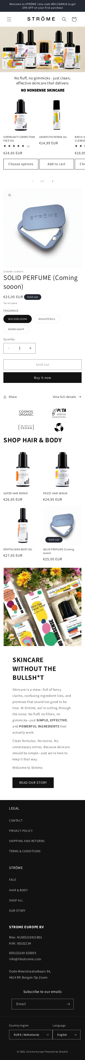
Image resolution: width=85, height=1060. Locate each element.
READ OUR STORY (33, 782)
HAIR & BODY (18, 890)
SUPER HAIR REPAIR (15, 493)
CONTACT (15, 820)
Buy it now (42, 377)
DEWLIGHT (18, 330)
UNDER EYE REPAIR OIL (53, 137)
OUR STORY (17, 910)
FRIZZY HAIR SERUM (55, 493)
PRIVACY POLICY (21, 831)
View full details (64, 397)
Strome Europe (35, 1051)
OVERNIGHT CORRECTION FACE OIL (19, 138)
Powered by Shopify (56, 1051)
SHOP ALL (16, 900)
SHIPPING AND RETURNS (27, 841)
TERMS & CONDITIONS (25, 851)
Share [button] (13, 397)
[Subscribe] (68, 1004)
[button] (9, 19)
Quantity (9, 339)
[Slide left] (33, 181)
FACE (12, 880)
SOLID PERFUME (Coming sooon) (59, 551)
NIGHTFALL (49, 320)
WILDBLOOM (20, 320)
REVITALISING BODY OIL (18, 549)
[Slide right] (53, 181)
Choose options (20, 164)
